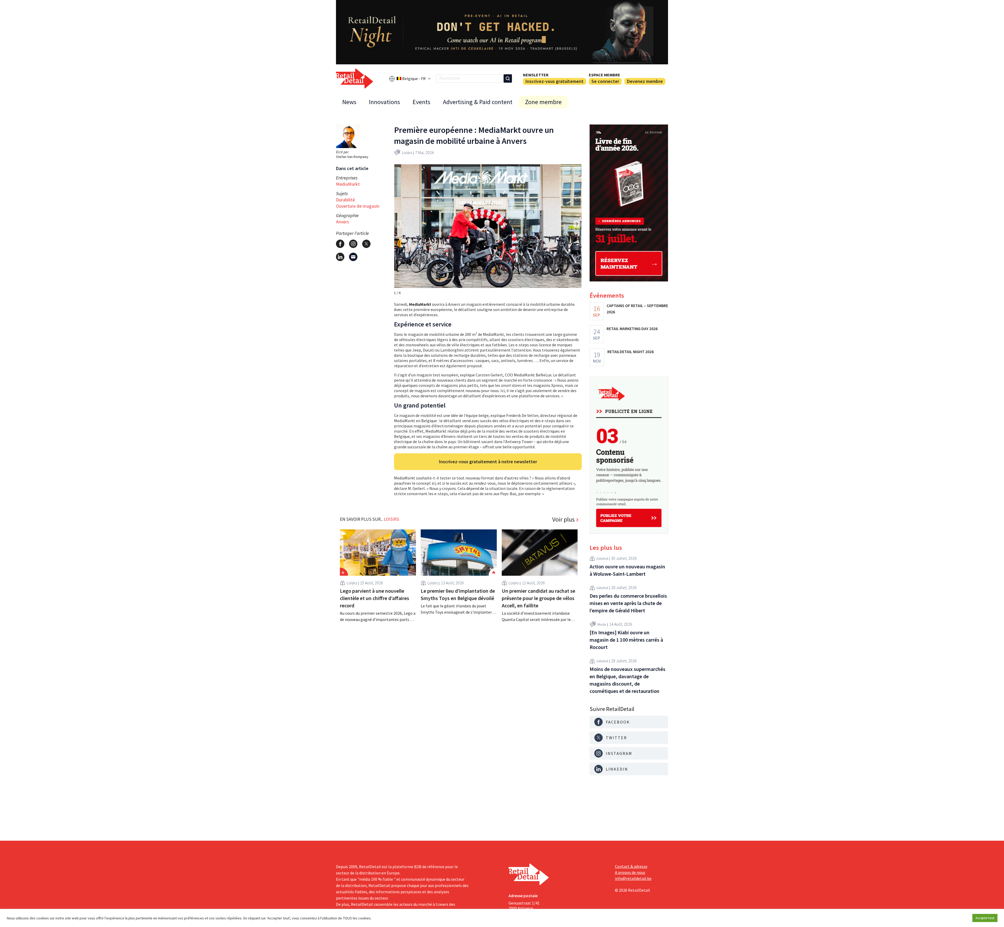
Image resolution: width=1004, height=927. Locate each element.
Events (421, 102)
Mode (601, 624)
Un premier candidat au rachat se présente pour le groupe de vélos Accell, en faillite (538, 598)
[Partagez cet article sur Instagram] (353, 244)
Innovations (384, 102)
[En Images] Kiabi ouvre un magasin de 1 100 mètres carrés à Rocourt (626, 639)
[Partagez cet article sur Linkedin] (340, 257)
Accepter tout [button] (985, 918)
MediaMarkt (348, 184)
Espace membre (604, 74)
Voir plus (563, 519)
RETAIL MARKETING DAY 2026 (632, 328)
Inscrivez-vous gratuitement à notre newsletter (488, 462)
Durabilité (345, 200)
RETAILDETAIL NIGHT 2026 (630, 351)
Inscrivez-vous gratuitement (555, 81)
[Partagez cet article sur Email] (353, 257)
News (349, 102)
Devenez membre (645, 81)
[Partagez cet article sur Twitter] (366, 244)
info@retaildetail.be (633, 878)
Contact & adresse (631, 866)
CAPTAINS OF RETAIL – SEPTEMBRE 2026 (637, 308)
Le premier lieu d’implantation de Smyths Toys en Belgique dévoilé (458, 594)
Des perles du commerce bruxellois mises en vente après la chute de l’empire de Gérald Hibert (628, 603)
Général (602, 558)
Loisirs (407, 152)
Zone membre (543, 102)
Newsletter (536, 74)
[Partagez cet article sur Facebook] (340, 244)
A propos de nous (630, 872)
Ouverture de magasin (357, 206)
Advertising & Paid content (477, 102)
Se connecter (605, 81)
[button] (577, 224)
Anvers (342, 222)
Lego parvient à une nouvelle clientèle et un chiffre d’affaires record (374, 598)
